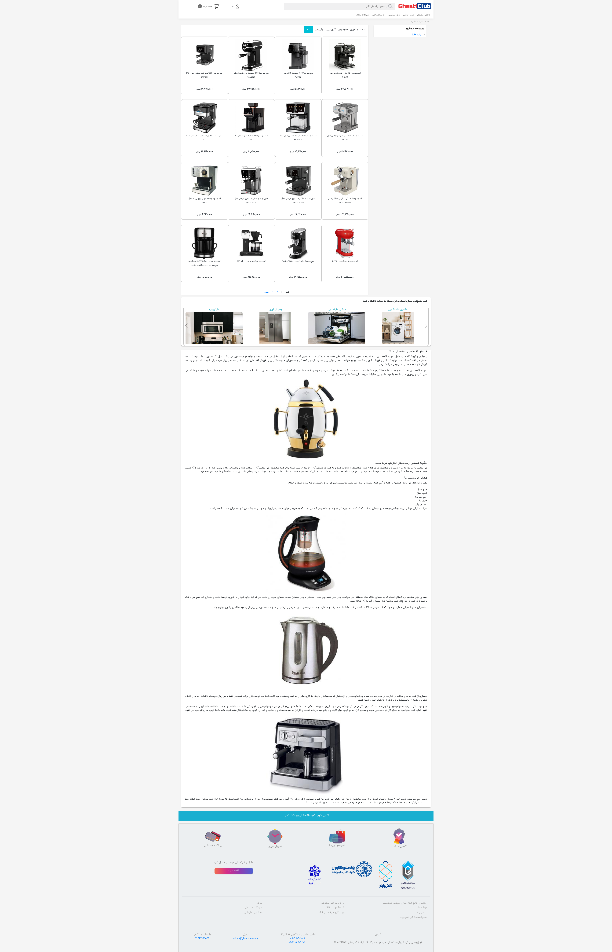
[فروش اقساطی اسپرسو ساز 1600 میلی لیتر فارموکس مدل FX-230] (345, 118)
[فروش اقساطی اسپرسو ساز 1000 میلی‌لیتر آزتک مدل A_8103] (298, 55)
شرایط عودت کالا (335, 908)
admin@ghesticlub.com (245, 938)
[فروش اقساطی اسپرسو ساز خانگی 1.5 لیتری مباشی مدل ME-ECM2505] (251, 180)
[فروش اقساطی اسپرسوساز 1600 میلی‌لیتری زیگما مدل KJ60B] (205, 180)
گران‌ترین (331, 29)
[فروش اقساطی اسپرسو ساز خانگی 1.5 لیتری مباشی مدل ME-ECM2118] (298, 180)
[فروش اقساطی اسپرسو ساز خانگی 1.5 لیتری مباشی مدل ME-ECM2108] (345, 180)
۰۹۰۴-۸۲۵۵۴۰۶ (297, 942)
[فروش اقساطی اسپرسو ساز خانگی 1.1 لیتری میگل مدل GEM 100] (205, 118)
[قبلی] (186, 325)
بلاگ (259, 903)
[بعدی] (425, 325)
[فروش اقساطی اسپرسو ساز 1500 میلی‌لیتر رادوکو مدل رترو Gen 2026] (251, 55)
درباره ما (422, 908)
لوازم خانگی (408, 15)
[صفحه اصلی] (414, 4)
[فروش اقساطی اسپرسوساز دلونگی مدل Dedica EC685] (298, 243)
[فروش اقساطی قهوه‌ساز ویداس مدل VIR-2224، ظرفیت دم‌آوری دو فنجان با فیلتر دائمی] (205, 243)
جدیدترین (343, 29)
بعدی (266, 292)
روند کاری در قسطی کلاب (331, 912)
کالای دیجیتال (423, 15)
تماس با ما (421, 912)
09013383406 (202, 938)
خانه (427, 21)
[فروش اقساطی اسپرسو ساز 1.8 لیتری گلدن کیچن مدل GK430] (345, 55)
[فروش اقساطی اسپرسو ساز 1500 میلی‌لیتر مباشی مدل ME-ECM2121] (205, 55)
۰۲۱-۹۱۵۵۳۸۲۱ (297, 938)
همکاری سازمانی (253, 912)
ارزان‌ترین (319, 29)
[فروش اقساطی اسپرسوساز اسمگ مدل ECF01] (345, 243)
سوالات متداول (362, 15)
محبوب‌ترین (356, 29)
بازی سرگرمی (394, 15)
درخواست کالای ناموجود (413, 917)
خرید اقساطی (378, 15)
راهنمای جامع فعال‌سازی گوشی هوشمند (405, 903)
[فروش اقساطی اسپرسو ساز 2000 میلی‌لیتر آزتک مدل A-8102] (251, 118)
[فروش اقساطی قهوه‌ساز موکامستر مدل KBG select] (251, 243)
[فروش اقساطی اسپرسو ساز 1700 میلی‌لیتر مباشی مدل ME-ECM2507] (298, 118)
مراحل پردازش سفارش (333, 903)
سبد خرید (205, 6)
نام (308, 29)
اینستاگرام (232, 870)
